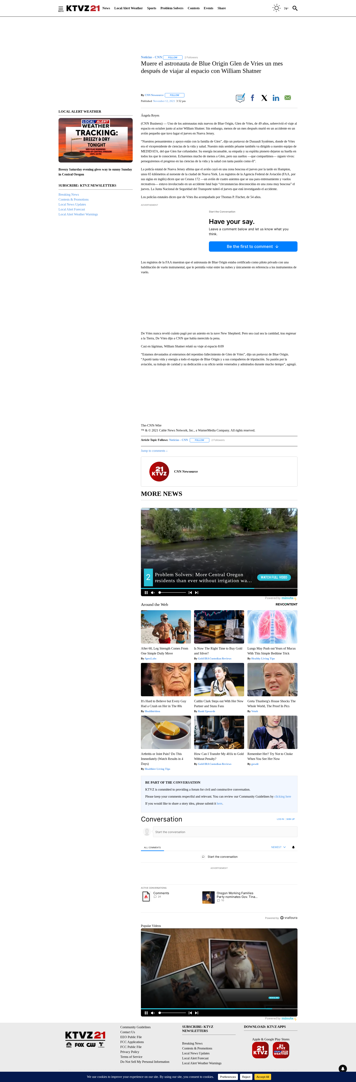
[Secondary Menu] (64, 8)
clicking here (282, 796)
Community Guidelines (135, 1027)
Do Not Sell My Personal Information (144, 1061)
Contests (194, 8)
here (219, 803)
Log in (280, 819)
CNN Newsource (154, 95)
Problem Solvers (171, 8)
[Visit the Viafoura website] (288, 918)
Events (208, 8)
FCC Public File (131, 1047)
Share (222, 8)
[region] (219, 868)
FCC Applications (132, 1042)
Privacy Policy (129, 1052)
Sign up (290, 819)
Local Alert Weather (128, 8)
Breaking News (69, 194)
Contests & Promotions (74, 199)
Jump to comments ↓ (154, 450)
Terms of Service (131, 1057)
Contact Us (127, 1032)
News (106, 8)
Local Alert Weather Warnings (78, 214)
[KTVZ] (83, 8)
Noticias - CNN (178, 440)
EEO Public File (131, 1037)
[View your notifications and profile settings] (293, 847)
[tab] (152, 847)
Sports (151, 8)
